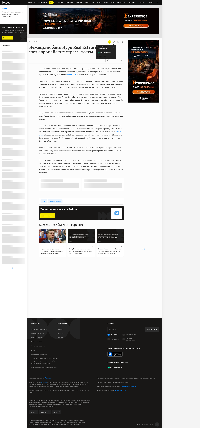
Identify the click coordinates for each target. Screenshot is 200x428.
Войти (151, 2)
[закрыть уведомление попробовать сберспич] (114, 47)
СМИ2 (32, 412)
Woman (99, 2)
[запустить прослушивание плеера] (113, 42)
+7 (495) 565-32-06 (120, 390)
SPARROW (44, 412)
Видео (87, 2)
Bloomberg (71, 75)
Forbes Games (45, 2)
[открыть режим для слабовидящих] (109, 42)
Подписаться (47, 216)
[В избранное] (109, 180)
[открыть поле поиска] (158, 2)
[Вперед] (127, 184)
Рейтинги (60, 2)
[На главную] (6, 2)
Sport (106, 2)
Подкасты (79, 2)
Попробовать (102, 57)
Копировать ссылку (116, 60)
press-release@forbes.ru (128, 386)
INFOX (55, 412)
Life (92, 2)
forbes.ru (48, 378)
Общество (44, 246)
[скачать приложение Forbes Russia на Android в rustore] (115, 354)
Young (112, 2)
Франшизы (69, 2)
